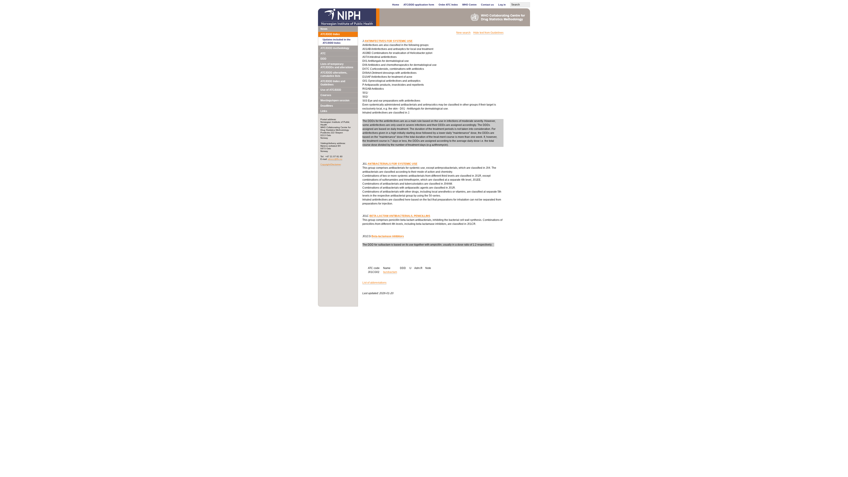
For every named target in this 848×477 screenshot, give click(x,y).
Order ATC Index (448, 4)
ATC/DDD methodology (334, 48)
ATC (323, 53)
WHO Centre (469, 4)
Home (395, 4)
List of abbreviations (374, 282)
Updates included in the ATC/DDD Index (336, 41)
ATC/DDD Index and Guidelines (332, 83)
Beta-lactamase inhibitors (387, 236)
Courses (325, 95)
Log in (502, 4)
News (323, 28)
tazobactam (390, 272)
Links (323, 111)
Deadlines (326, 105)
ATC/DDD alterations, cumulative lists (333, 74)
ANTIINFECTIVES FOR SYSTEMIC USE (388, 41)
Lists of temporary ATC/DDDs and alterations (336, 65)
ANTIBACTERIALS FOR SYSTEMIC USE (392, 163)
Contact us (487, 4)
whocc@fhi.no (335, 159)
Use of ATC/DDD (330, 89)
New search (463, 32)
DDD (323, 58)
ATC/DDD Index (330, 34)
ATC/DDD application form (418, 4)
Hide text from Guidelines (488, 32)
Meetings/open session (334, 100)
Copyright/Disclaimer (330, 164)
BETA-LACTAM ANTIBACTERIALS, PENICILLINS (399, 216)
